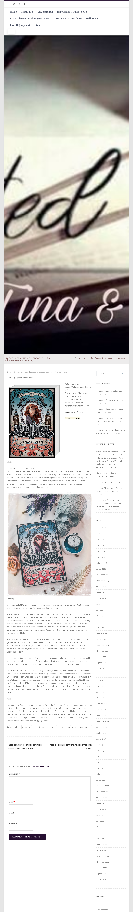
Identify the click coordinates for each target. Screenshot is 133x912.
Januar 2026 (101, 569)
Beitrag (99, 904)
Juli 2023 (99, 745)
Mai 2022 (99, 827)
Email (11, 813)
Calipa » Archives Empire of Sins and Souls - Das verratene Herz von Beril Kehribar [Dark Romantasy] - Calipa (110, 455)
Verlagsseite (70, 412)
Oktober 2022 (101, 798)
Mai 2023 (99, 757)
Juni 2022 (100, 821)
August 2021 (101, 880)
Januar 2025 (101, 639)
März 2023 (100, 768)
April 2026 (100, 551)
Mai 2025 (99, 616)
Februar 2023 (101, 774)
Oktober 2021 (101, 868)
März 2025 (100, 628)
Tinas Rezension (46, 372)
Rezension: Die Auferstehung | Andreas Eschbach (110, 491)
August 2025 (101, 598)
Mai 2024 (100, 686)
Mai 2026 (100, 545)
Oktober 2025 (101, 587)
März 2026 (100, 557)
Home (13, 11)
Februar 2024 (101, 704)
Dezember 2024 (102, 645)
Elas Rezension (102, 910)
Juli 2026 (100, 534)
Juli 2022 (99, 815)
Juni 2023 (100, 751)
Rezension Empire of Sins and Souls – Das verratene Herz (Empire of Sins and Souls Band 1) (110, 464)
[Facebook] (19, 4)
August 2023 (101, 739)
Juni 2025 (100, 610)
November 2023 (102, 721)
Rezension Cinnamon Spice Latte (109, 391)
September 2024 (102, 663)
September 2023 (102, 733)
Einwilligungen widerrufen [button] (25, 25)
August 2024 (101, 669)
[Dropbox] (24, 4)
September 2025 (102, 592)
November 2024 (102, 651)
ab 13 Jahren (15, 727)
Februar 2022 (101, 844)
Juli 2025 (99, 604)
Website (13, 823)
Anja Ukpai (26, 727)
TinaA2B (99, 473)
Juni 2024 (100, 680)
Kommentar (14, 774)
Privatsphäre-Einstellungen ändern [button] (29, 18)
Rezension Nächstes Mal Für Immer (110, 400)
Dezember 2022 (102, 786)
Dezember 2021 (102, 856)
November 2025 (102, 581)
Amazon (80, 412)
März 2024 (100, 698)
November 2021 (102, 862)
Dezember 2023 (102, 715)
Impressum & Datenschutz (72, 11)
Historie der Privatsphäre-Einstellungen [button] (76, 18)
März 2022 (100, 839)
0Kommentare (62, 372)
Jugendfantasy (39, 727)
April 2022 (100, 833)
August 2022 (101, 809)
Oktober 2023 (101, 727)
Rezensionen (45, 11)
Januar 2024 (101, 710)
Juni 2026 (100, 540)
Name (11, 802)
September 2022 (102, 803)
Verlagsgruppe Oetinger (81, 727)
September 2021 (102, 874)
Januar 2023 (101, 780)
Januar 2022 (101, 850)
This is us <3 (27, 11)
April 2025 (100, 622)
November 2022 (102, 792)
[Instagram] (8, 4)
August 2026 (101, 528)
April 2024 (100, 692)
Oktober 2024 (101, 657)
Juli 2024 (100, 674)
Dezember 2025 (102, 575)
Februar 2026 (101, 563)
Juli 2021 (99, 885)
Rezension (51, 727)
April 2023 (100, 762)
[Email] (14, 4)
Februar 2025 (101, 633)
